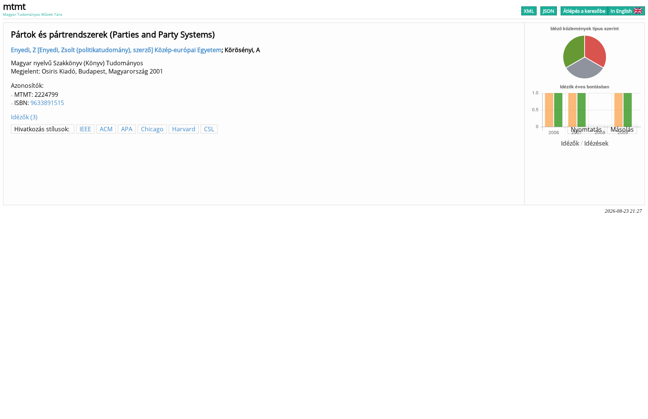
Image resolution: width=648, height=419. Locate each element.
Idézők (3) (24, 117)
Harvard (183, 129)
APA (126, 129)
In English (621, 11)
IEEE (85, 129)
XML (529, 11)
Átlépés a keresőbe (584, 11)
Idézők (570, 143)
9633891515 (47, 103)
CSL (209, 129)
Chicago (152, 129)
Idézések (596, 143)
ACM (106, 129)
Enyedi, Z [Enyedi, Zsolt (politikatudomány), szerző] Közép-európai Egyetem (116, 50)
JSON (548, 11)
